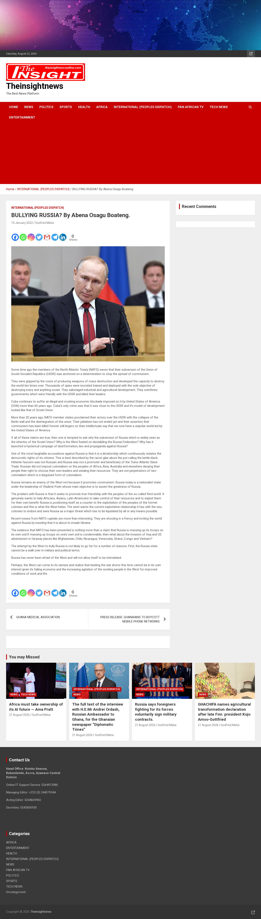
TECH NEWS (219, 107)
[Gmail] (47, 234)
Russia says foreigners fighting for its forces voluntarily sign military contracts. (156, 712)
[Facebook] (15, 234)
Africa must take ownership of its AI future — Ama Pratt (36, 707)
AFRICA (102, 107)
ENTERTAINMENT (22, 117)
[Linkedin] (62, 234)
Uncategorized (15, 892)
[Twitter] (39, 234)
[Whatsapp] (23, 234)
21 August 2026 (19, 714)
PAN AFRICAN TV (190, 107)
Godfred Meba (44, 222)
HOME (13, 107)
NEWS (28, 107)
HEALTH (84, 107)
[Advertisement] (125, 153)
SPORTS (66, 107)
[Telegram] (55, 234)
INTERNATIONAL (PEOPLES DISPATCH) (143, 107)
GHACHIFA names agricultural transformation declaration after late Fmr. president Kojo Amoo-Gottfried (224, 712)
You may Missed (24, 657)
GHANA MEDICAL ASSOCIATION (38, 617)
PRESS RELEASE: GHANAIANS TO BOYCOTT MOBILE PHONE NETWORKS (130, 619)
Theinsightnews (34, 86)
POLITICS (46, 107)
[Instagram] (31, 234)
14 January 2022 (22, 222)
